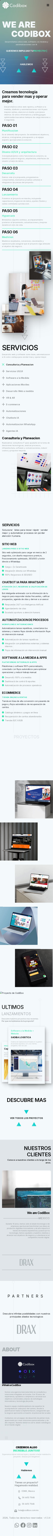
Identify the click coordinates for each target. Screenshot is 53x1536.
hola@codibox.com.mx (28, 1510)
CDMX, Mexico (28, 1491)
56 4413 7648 (28, 1497)
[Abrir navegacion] (48, 5)
